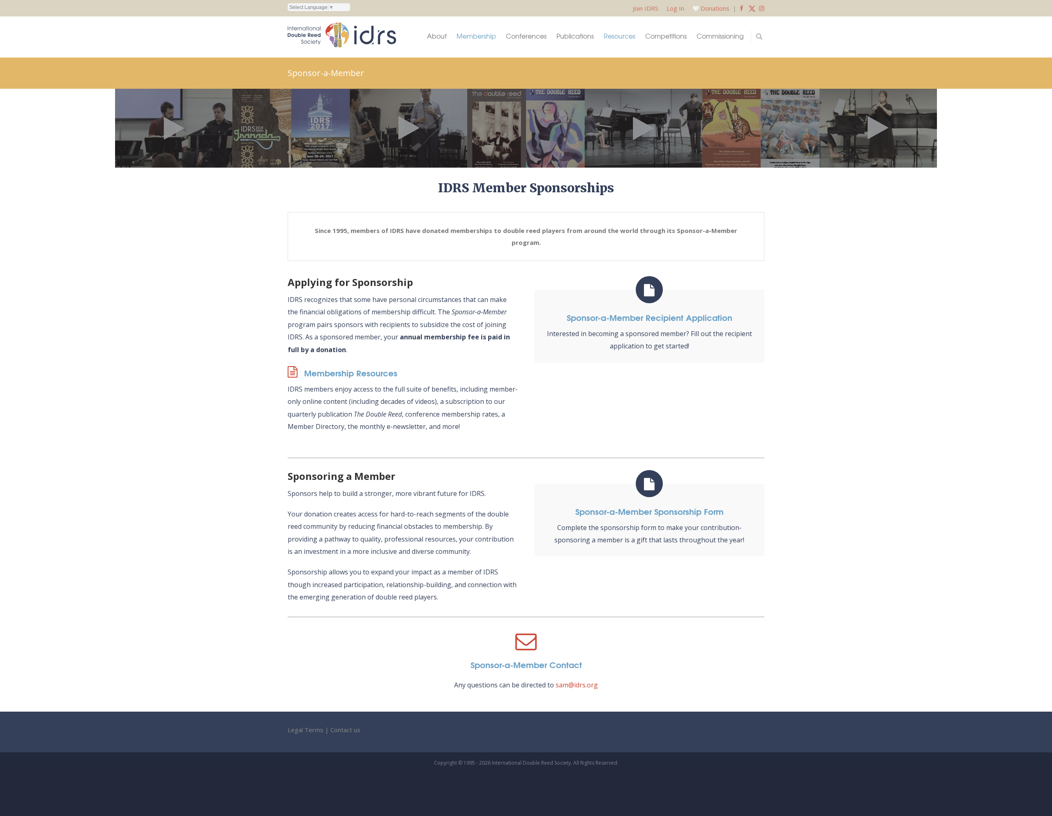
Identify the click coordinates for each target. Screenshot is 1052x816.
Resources (619, 36)
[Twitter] (752, 8)
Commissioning (720, 36)
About (437, 36)
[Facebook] (741, 8)
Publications (575, 36)
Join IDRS (645, 8)
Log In (675, 8)
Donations (715, 8)
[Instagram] (761, 8)
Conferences (526, 36)
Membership (476, 36)
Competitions (666, 36)
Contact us (345, 730)
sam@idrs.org (577, 684)
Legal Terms (305, 730)
